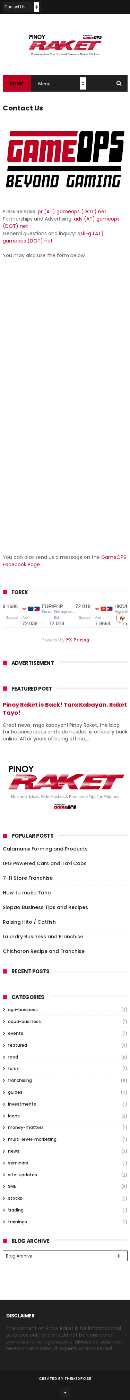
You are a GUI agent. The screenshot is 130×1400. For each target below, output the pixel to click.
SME (12, 1186)
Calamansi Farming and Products (45, 848)
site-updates (22, 1175)
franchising (20, 1080)
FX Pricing (77, 640)
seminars (18, 1163)
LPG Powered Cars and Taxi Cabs (45, 863)
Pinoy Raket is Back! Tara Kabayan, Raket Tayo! (65, 709)
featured (17, 1045)
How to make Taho (27, 892)
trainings (17, 1222)
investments (22, 1104)
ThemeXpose (77, 1378)
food (13, 1057)
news (13, 1151)
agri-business (23, 1010)
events (15, 1033)
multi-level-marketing (32, 1139)
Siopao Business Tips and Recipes (45, 907)
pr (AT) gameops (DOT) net (72, 211)
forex (13, 1068)
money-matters (26, 1127)
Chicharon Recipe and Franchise (44, 951)
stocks (15, 1198)
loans (14, 1116)
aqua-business (24, 1021)
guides (15, 1092)
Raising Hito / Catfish (29, 921)
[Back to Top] (65, 1392)
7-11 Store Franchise (28, 878)
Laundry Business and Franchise (43, 936)
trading (16, 1210)
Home (17, 84)
